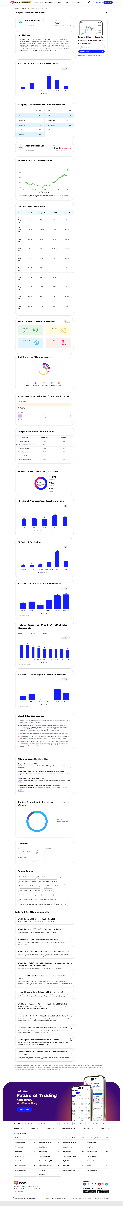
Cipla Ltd (25, 455)
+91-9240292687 (18, 1191)
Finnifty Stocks (19, 1147)
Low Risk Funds (67, 1165)
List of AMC (18, 1161)
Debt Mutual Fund (91, 1161)
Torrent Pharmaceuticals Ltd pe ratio (29, 890)
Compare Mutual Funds (69, 1170)
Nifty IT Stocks (43, 1147)
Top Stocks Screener (20, 1170)
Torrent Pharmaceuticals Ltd (25, 452)
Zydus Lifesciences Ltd (25, 459)
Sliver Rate (42, 1174)
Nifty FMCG (90, 1147)
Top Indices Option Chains (94, 1138)
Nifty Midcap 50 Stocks (45, 1142)
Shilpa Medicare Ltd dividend (27, 877)
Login (96, 2)
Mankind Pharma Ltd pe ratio (48, 899)
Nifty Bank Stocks (91, 1142)
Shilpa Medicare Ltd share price (31, 195)
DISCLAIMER (90, 1198)
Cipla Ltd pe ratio (48, 890)
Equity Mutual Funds (68, 1161)
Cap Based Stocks (92, 1170)
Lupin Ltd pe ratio (47, 895)
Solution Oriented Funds (45, 1165)
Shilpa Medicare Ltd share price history (49, 877)
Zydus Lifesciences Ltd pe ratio (28, 899)
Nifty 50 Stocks (43, 1151)
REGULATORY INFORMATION (102, 1198)
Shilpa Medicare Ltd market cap (48, 881)
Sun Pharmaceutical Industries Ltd (25, 444)
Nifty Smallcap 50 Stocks (69, 1142)
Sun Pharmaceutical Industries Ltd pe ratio (31, 886)
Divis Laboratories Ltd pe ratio (55, 886)
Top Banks (42, 1170)
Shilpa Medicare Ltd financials (27, 881)
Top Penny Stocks (91, 1156)
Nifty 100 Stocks (67, 1151)
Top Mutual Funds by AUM (45, 1161)
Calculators (90, 1165)
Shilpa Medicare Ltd (25, 441)
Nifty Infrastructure (92, 1151)
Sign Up (107, 2)
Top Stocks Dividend (44, 1156)
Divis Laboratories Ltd (25, 448)
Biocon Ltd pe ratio (61, 904)
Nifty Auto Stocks (67, 1147)
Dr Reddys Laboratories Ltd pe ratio (29, 895)
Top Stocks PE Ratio (20, 1156)
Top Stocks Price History (69, 1156)
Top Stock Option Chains (69, 1138)
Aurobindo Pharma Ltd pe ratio (28, 904)
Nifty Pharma (18, 1151)
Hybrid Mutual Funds (20, 1165)
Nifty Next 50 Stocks (20, 1142)
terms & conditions (97, 55)
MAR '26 (65, 802)
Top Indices (42, 1138)
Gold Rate (17, 1174)
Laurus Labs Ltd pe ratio (46, 904)
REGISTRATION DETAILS (79, 1198)
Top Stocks (18, 1138)
